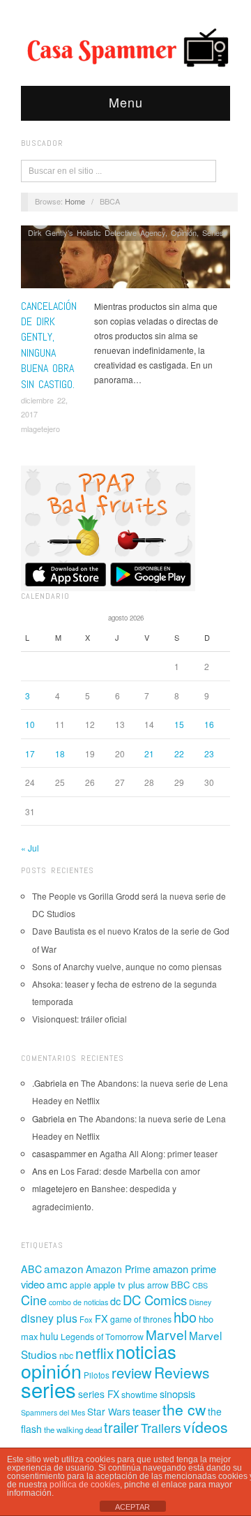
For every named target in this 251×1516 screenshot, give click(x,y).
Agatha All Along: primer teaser (159, 1153)
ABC (31, 1269)
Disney (200, 1302)
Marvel (166, 1334)
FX (101, 1318)
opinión (51, 1370)
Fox (86, 1319)
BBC (180, 1284)
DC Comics (155, 1300)
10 (30, 724)
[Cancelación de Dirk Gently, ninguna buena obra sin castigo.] (125, 261)
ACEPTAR (132, 1507)
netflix (94, 1352)
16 (209, 724)
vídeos (205, 1426)
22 (179, 753)
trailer (121, 1427)
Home (75, 201)
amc (57, 1283)
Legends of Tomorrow (102, 1336)
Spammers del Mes (53, 1412)
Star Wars (108, 1411)
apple (80, 1285)
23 (209, 753)
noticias (146, 1351)
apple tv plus (119, 1284)
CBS (200, 1285)
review (132, 1372)
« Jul (30, 848)
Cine (34, 1300)
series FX (98, 1394)
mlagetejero (40, 428)
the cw (184, 1409)
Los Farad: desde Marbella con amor (130, 1171)
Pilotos (96, 1375)
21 (149, 753)
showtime (139, 1394)
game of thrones (141, 1319)
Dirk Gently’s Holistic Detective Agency (96, 232)
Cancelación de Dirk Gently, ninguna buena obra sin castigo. (49, 345)
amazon (64, 1268)
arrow (158, 1285)
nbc (66, 1355)
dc (115, 1300)
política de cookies (85, 1484)
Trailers (161, 1427)
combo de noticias (78, 1302)
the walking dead (73, 1429)
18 (60, 753)
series (48, 1389)
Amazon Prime (118, 1269)
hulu (49, 1336)
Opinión (184, 232)
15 (179, 724)
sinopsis (177, 1393)
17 (30, 753)
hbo (185, 1317)
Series (213, 232)
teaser (146, 1411)
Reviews (181, 1372)
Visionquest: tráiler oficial (79, 1019)
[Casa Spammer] (125, 47)
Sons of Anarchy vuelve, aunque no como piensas (127, 966)
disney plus (49, 1318)
